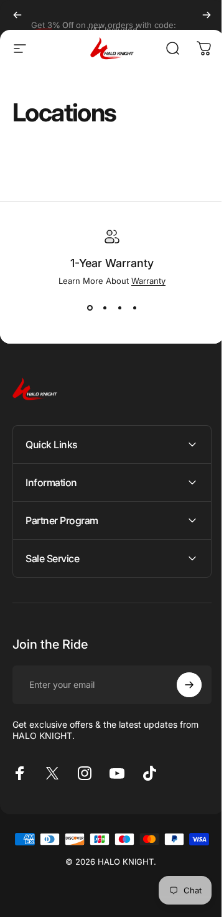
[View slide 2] (104, 308)
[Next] (206, 15)
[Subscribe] (179, 684)
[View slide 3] (119, 308)
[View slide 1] (89, 308)
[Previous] (17, 15)
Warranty (148, 281)
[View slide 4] (134, 308)
